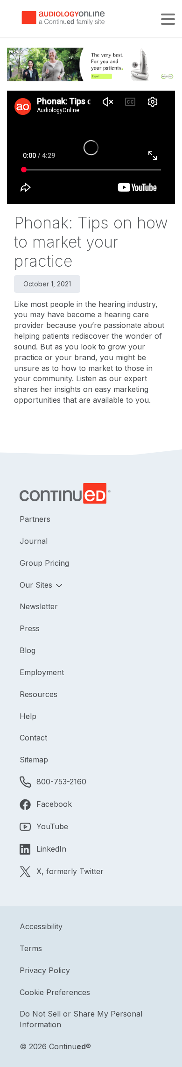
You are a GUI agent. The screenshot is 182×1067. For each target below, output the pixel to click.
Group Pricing (44, 563)
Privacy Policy (45, 970)
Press (30, 628)
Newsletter (39, 606)
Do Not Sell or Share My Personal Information (81, 1019)
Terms (31, 948)
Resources (38, 694)
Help (28, 716)
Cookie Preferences (55, 992)
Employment (42, 672)
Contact (33, 737)
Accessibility (41, 926)
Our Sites (37, 585)
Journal (34, 541)
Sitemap (34, 759)
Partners (35, 519)
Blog (27, 650)
